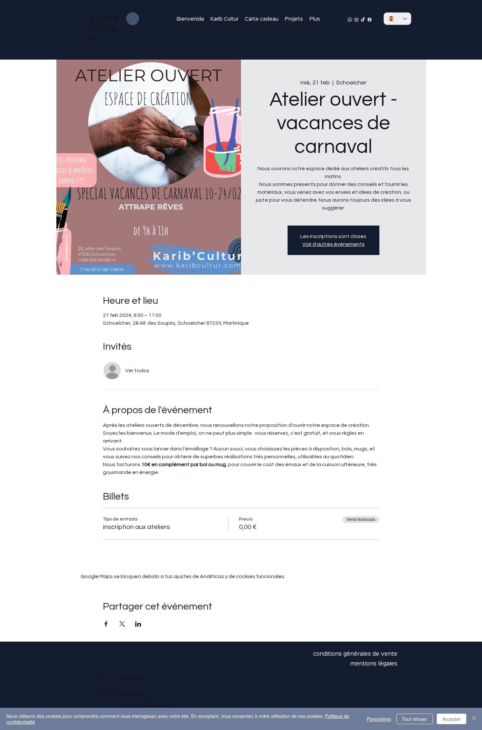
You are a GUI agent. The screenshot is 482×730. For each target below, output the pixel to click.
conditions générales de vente (355, 654)
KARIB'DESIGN (105, 29)
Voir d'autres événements (333, 244)
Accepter (451, 719)
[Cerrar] (474, 719)
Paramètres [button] (379, 719)
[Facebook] (369, 19)
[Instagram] (356, 19)
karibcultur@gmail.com (127, 655)
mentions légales (373, 664)
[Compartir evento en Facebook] (106, 624)
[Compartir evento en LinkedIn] (138, 624)
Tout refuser (414, 719)
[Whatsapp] (349, 19)
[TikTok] (363, 19)
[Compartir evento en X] (122, 624)
